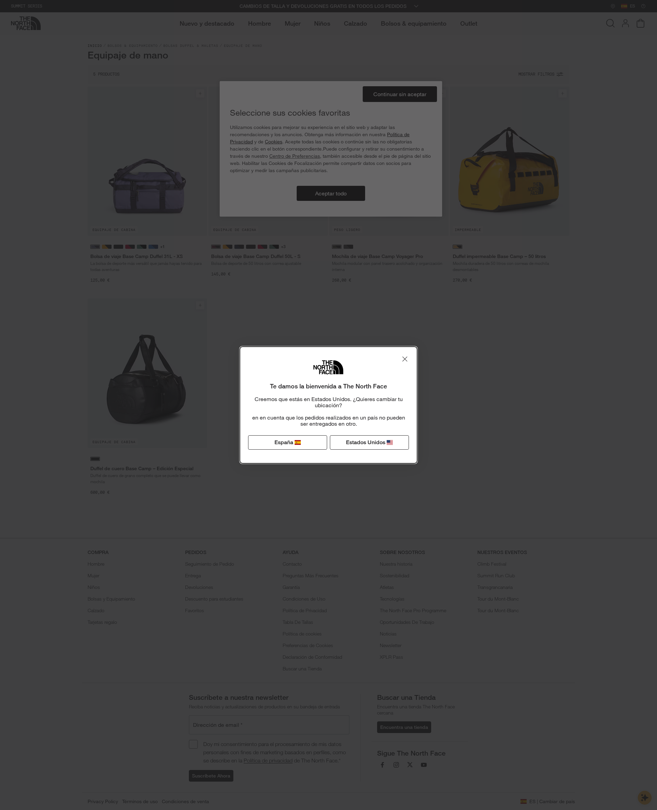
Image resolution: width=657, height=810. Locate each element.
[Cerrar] (405, 359)
